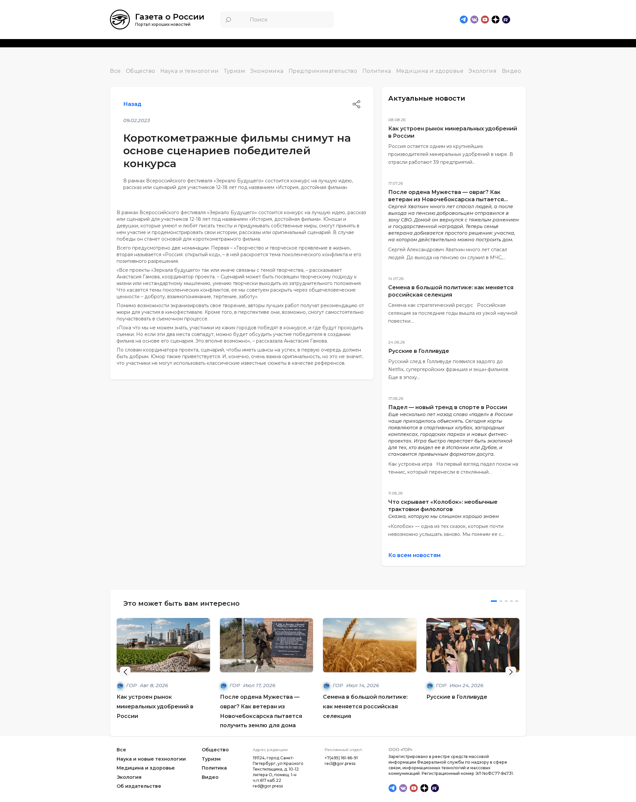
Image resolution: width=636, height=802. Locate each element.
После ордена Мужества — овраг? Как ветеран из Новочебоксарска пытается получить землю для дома (446, 199)
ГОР (132, 685)
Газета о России (169, 17)
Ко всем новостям (414, 555)
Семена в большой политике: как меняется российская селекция (365, 706)
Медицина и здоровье (430, 71)
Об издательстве (139, 786)
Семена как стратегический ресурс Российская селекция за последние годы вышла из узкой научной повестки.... (452, 313)
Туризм (234, 71)
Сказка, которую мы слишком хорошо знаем (443, 516)
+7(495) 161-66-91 (341, 757)
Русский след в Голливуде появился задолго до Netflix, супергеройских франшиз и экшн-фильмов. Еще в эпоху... (448, 369)
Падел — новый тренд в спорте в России (447, 407)
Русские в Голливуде (418, 351)
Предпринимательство (323, 71)
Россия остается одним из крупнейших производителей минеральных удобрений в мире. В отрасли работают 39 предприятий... (450, 154)
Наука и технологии (189, 71)
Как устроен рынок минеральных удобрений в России (155, 706)
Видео (511, 71)
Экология (482, 71)
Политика (376, 71)
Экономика (267, 71)
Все (115, 71)
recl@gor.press (340, 763)
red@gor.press (268, 785)
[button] (510, 672)
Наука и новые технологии (151, 759)
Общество (140, 71)
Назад (132, 104)
